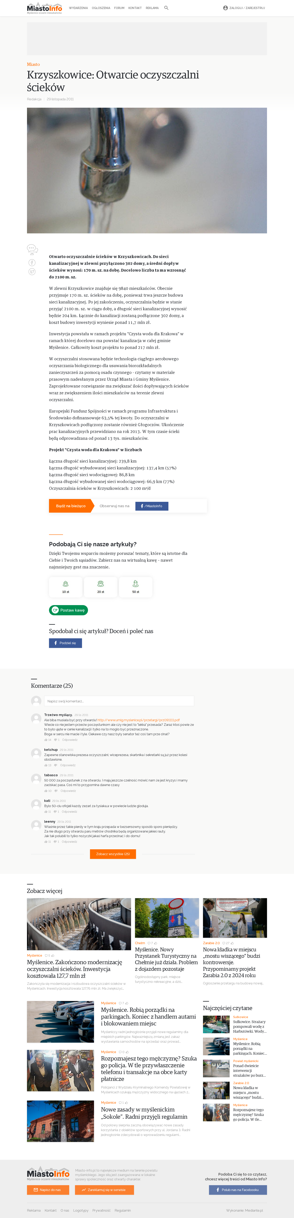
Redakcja (34, 99)
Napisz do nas (50, 1190)
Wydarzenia (78, 8)
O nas (65, 1210)
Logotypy (80, 1210)
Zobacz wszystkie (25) (113, 854)
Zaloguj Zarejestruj (247, 8)
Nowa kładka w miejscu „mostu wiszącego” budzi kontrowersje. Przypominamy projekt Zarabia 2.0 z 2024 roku (231, 963)
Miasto (33, 64)
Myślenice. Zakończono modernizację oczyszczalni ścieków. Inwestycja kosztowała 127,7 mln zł (74, 969)
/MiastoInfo (153, 506)
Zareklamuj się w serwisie (107, 1190)
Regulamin (123, 1210)
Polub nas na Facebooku (240, 1190)
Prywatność (101, 1210)
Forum (119, 8)
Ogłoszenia (101, 8)
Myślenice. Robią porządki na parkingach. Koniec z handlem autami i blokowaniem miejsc (148, 1017)
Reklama (152, 8)
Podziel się (68, 643)
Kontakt (135, 8)
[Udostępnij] (32, 263)
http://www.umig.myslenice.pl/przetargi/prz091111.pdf (139, 720)
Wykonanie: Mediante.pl (244, 1210)
